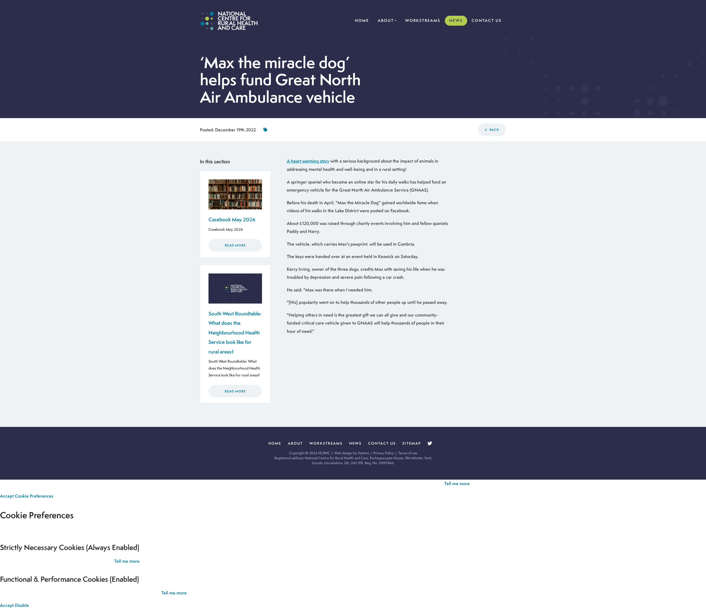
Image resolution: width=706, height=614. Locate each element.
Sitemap (411, 443)
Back (493, 129)
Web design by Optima (351, 453)
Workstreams (422, 20)
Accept (7, 496)
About (386, 20)
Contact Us (487, 20)
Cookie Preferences (34, 496)
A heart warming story (308, 161)
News (456, 20)
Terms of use (407, 453)
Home (363, 20)
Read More (235, 245)
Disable (22, 605)
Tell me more (457, 484)
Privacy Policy (383, 453)
